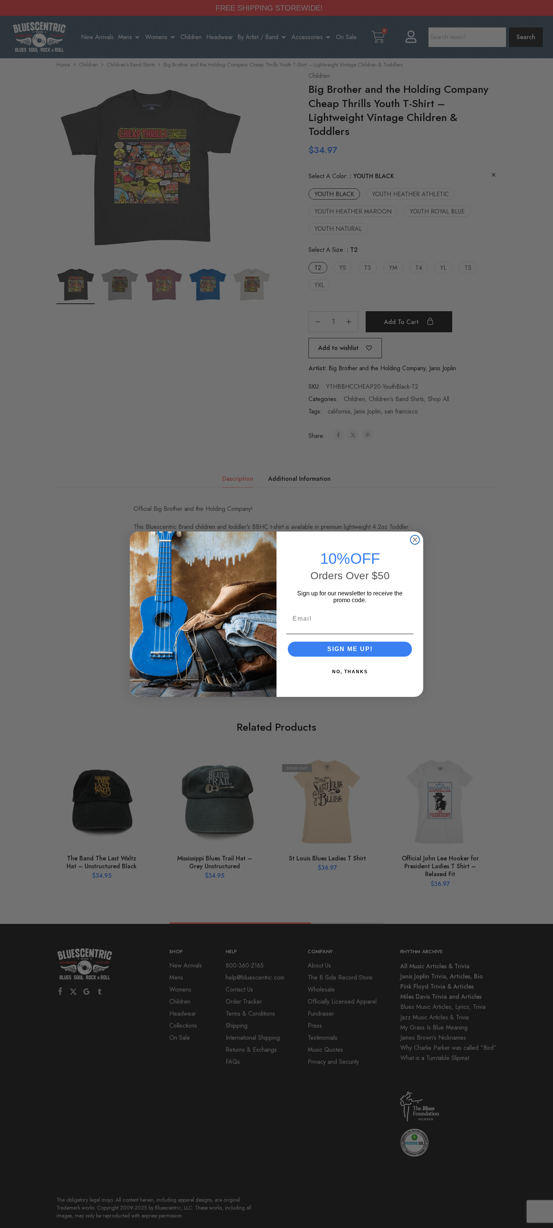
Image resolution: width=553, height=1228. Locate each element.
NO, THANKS (350, 671)
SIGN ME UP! (350, 649)
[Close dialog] (414, 539)
